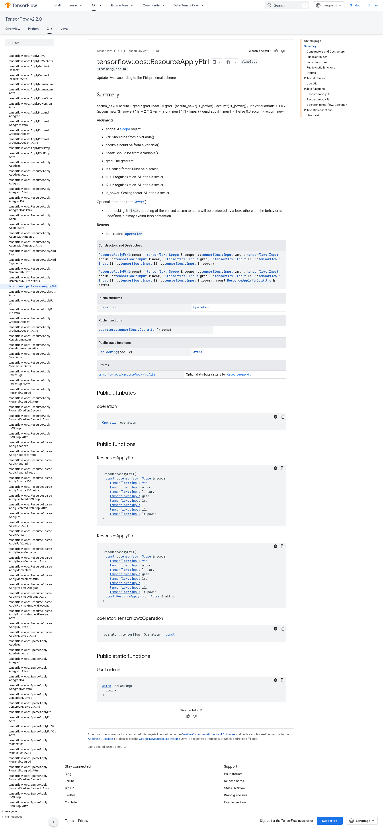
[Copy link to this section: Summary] (123, 95)
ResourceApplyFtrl (114, 255)
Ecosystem (119, 5)
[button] (29, 811)
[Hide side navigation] (53, 822)
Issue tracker (233, 774)
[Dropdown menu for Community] (165, 5)
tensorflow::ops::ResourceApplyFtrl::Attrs (127, 374)
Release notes (234, 781)
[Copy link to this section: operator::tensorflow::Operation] (167, 618)
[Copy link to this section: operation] (121, 406)
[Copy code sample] (282, 416)
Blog (68, 774)
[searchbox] (29, 42)
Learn (72, 5)
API (94, 5)
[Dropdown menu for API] (101, 5)
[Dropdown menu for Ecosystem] (133, 5)
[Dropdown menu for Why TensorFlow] (204, 5)
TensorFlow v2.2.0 (23, 19)
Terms (69, 820)
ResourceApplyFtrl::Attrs (249, 280)
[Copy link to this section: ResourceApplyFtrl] (139, 458)
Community (151, 5)
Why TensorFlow (186, 5)
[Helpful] (276, 51)
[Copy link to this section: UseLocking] (124, 670)
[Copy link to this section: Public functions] (139, 444)
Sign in (373, 5)
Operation (133, 234)
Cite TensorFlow (235, 802)
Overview (12, 29)
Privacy (83, 820)
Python (33, 29)
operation (107, 307)
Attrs (139, 202)
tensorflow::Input (217, 255)
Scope (125, 129)
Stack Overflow (234, 788)
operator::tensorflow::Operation (127, 329)
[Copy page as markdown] (228, 62)
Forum (69, 781)
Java (64, 29)
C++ (50, 29)
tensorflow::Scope (163, 255)
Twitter (70, 795)
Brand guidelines (235, 795)
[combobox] (287, 5)
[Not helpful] (282, 51)
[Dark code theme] (275, 416)
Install (56, 5)
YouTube (71, 802)
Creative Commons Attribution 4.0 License (208, 734)
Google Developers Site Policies (159, 738)
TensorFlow (104, 51)
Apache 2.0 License (100, 738)
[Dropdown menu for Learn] (82, 5)
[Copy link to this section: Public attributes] (140, 393)
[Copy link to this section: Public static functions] (154, 656)
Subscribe (329, 821)
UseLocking (108, 352)
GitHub (355, 5)
